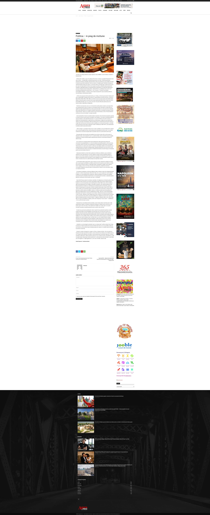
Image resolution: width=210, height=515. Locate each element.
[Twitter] (130, 0)
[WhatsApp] (84, 41)
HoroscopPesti (132, 373)
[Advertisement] (105, 24)
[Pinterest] (82, 41)
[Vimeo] (132, 0)
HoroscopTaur (123, 359)
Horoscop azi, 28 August (123, 352)
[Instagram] (129, 0)
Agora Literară (81, 15)
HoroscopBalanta (127, 366)
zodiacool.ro (128, 375)
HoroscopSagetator (119, 373)
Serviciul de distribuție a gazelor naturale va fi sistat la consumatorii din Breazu (109, 396)
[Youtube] (133, 0)
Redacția (78, 38)
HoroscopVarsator (127, 373)
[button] (131, 13)
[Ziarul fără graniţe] (85, 6)
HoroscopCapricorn (123, 373)
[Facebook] (127, 0)
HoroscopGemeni (127, 359)
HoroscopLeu (119, 366)
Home (77, 15)
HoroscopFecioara (123, 366)
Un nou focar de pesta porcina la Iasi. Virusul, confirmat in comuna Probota (84, 259)
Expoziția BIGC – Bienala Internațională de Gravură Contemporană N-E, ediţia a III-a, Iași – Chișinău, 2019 (105, 259)
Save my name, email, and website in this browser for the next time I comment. (91, 296)
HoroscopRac (132, 359)
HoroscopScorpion (132, 366)
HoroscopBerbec (119, 359)
